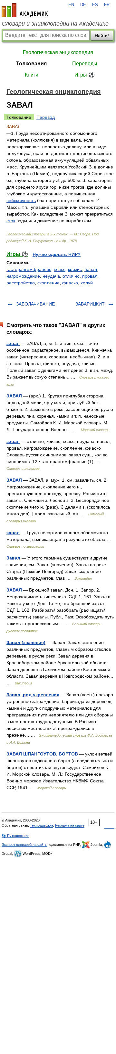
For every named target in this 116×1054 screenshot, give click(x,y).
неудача (51, 276)
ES (95, 5)
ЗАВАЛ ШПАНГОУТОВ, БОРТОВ (42, 753)
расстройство (20, 282)
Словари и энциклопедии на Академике (55, 23)
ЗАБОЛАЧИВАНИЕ (35, 303)
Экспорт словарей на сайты (24, 844)
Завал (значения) (25, 642)
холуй (87, 282)
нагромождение (23, 276)
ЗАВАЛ (14, 395)
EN (71, 5)
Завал (13, 557)
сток (10, 220)
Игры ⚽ (84, 75)
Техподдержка (41, 825)
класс (59, 269)
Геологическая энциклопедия (58, 52)
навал (90, 269)
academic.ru (25, 10)
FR (107, 5)
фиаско (70, 282)
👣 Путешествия (15, 835)
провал (89, 276)
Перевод (45, 117)
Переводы (84, 63)
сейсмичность (21, 200)
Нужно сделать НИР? (57, 254)
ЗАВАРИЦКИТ (90, 303)
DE (83, 5)
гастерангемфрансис (28, 269)
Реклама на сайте (69, 825)
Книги (31, 75)
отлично (71, 276)
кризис (75, 269)
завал (13, 343)
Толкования (31, 63)
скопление (48, 282)
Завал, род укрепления (32, 694)
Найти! (102, 35)
